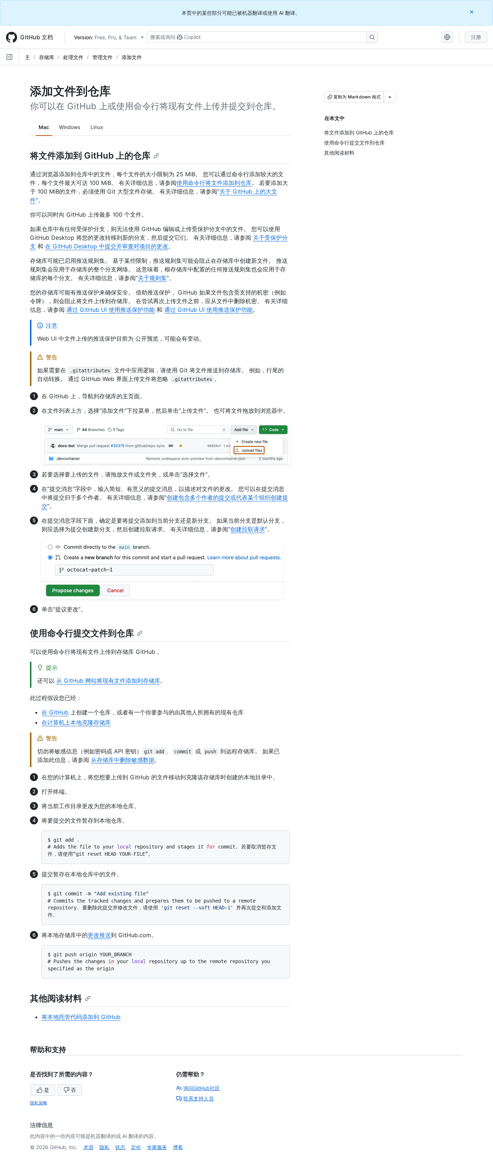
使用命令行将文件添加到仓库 (214, 182)
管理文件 (102, 57)
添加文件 (132, 57)
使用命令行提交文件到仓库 (82, 633)
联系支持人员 (198, 1098)
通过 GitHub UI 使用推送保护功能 (110, 309)
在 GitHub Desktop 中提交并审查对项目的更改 (106, 246)
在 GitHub (55, 712)
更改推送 (99, 935)
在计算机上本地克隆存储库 (76, 722)
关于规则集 (152, 278)
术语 (88, 1147)
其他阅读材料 (56, 998)
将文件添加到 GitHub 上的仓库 (90, 155)
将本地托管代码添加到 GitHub (81, 1016)
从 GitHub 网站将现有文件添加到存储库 (108, 680)
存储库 (46, 57)
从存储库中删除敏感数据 (122, 759)
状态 (120, 1147)
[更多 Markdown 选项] (390, 97)
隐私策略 (38, 1103)
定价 (136, 1147)
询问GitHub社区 (201, 1088)
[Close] (472, 12)
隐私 (104, 1147)
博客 (178, 1147)
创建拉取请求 (247, 529)
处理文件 (73, 57)
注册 (476, 37)
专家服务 (157, 1147)
